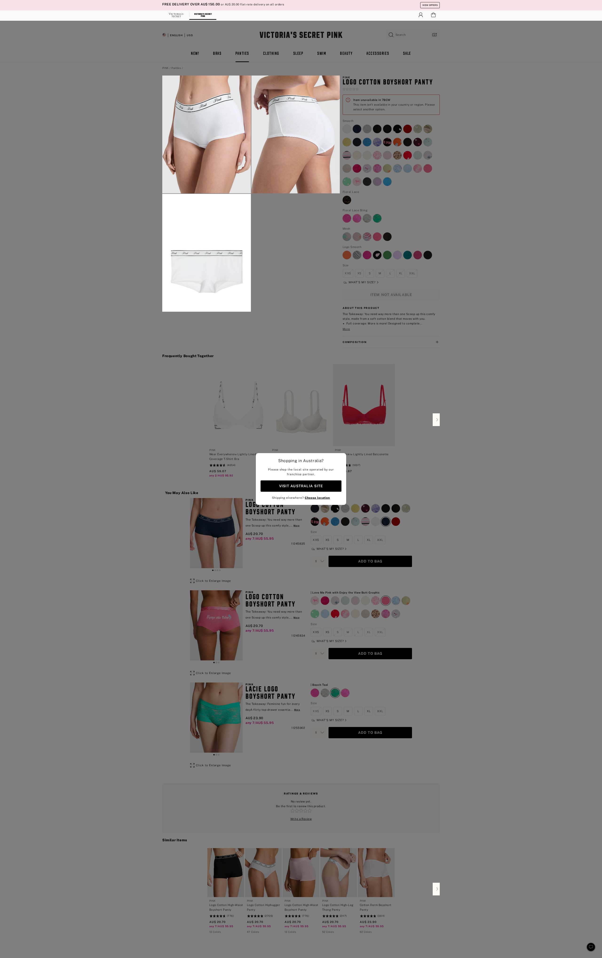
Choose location (317, 497)
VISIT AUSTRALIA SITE (301, 486)
